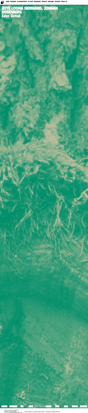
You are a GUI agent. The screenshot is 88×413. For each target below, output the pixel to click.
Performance (40, 406)
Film (22, 406)
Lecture (4, 406)
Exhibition (83, 406)
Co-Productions (22, 1)
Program (13, 1)
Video (66, 406)
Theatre (48, 406)
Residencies (37, 1)
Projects (44, 1)
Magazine (51, 1)
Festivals (57, 1)
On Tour (30, 1)
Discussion (13, 406)
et (86, 1)
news (7, 1)
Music (57, 406)
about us (64, 1)
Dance (31, 406)
